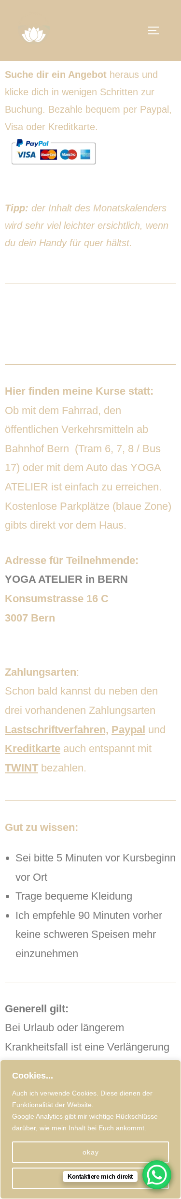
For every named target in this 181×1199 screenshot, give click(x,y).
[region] (90, 1129)
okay (91, 1152)
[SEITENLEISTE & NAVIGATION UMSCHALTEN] (157, 30)
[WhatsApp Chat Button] (156, 1174)
